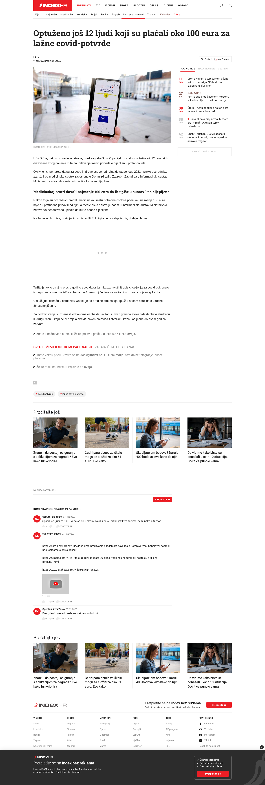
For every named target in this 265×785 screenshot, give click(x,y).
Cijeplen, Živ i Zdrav (53, 609)
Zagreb (116, 14)
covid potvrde (44, 394)
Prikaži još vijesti (204, 151)
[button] (37, 431)
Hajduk (70, 734)
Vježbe (136, 740)
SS (37, 535)
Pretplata (84, 5)
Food (102, 740)
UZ (37, 519)
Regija (104, 14)
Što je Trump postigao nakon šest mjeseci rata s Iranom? (207, 109)
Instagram (209, 734)
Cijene (168, 5)
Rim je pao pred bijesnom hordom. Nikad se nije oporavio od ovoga (208, 97)
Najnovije (51, 14)
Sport (124, 5)
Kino (168, 734)
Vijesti (110, 5)
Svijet (93, 14)
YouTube (46, 596)
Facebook (209, 723)
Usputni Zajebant (52, 516)
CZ (37, 611)
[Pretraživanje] (229, 5)
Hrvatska (81, 14)
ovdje (119, 355)
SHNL (70, 740)
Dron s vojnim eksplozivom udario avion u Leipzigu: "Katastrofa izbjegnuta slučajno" (208, 82)
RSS (168, 746)
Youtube (208, 729)
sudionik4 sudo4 (51, 533)
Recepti (137, 729)
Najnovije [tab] (187, 68)
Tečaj (169, 723)
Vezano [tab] (223, 68)
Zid (98, 5)
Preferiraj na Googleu (217, 59)
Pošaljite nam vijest (209, 746)
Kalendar (165, 14)
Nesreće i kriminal (133, 14)
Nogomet (71, 723)
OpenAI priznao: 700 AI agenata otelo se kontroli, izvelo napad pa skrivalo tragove (207, 137)
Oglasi (154, 5)
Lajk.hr (136, 734)
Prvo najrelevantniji (66, 509)
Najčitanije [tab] (206, 68)
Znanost (151, 14)
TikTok (208, 740)
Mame (103, 746)
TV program (172, 729)
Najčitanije (66, 14)
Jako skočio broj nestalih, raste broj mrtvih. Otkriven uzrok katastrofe (207, 122)
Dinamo (71, 729)
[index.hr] (52, 5)
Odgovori (137, 746)
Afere (177, 14)
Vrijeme (170, 740)
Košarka (71, 746)
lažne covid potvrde (71, 394)
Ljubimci (104, 734)
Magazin (105, 718)
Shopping (105, 723)
